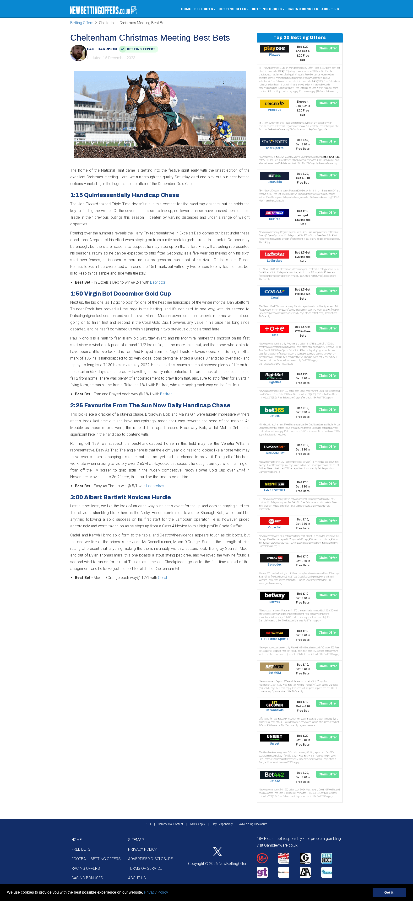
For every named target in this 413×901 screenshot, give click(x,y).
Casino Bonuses (303, 9)
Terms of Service (145, 868)
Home (186, 9)
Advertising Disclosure (253, 824)
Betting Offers (81, 23)
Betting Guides (267, 9)
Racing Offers (85, 868)
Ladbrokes (155, 486)
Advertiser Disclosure (150, 859)
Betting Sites (232, 9)
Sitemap (136, 839)
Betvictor (157, 282)
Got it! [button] (389, 892)
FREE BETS (203, 9)
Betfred (166, 394)
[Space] (267, 858)
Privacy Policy (156, 892)
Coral (162, 577)
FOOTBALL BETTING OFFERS (96, 859)
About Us (330, 9)
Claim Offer (328, 48)
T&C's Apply (197, 824)
